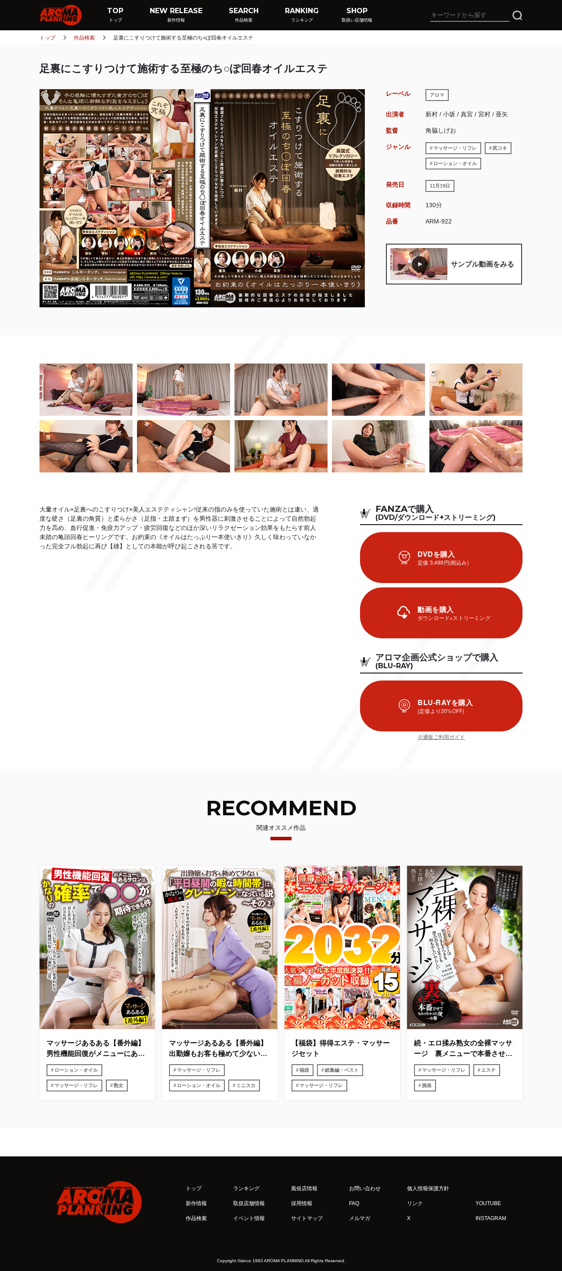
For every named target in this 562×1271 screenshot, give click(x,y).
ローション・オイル (455, 163)
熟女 (118, 1085)
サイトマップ (307, 1218)
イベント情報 (249, 1218)
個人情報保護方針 (428, 1188)
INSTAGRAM (491, 1218)
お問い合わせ (365, 1188)
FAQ (354, 1203)
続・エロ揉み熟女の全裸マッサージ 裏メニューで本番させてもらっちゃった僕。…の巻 (463, 1049)
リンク (415, 1203)
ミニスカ (246, 1085)
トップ (47, 38)
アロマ (437, 94)
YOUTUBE (488, 1203)
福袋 (304, 1070)
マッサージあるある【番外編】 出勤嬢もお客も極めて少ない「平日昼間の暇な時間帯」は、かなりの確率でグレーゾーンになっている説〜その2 (219, 1049)
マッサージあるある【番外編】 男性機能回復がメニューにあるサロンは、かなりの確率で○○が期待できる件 (97, 1049)
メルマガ (359, 1218)
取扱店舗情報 (249, 1203)
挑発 (427, 1085)
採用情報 (301, 1203)
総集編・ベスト (342, 1070)
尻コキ (500, 148)
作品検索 (84, 38)
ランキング (246, 1188)
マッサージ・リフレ (455, 148)
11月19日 (440, 185)
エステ (488, 1070)
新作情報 (196, 1203)
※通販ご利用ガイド (441, 737)
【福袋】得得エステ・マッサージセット (341, 1048)
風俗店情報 (304, 1188)
